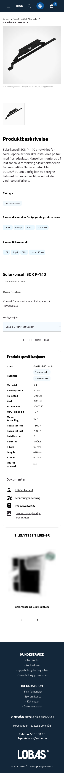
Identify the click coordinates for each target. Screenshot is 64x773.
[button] (53, 6)
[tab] (14, 114)
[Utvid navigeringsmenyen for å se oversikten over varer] (8, 6)
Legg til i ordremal (35, 340)
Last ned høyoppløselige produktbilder (28, 515)
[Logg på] (40, 5)
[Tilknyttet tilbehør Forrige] (22, 620)
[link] (20, 490)
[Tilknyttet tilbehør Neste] (37, 620)
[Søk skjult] (29, 6)
